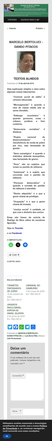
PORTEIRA (12, 19)
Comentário (18, 375)
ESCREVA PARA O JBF (30, 19)
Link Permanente (14, 338)
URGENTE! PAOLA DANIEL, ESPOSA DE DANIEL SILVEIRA (15, 309)
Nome (16, 411)
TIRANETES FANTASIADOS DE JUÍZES (14, 288)
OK (7, 436)
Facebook (17, 233)
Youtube (19, 228)
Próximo (40, 28)
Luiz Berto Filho (31, 335)
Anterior (11, 28)
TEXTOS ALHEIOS (26, 78)
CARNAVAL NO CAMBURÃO (33, 287)
